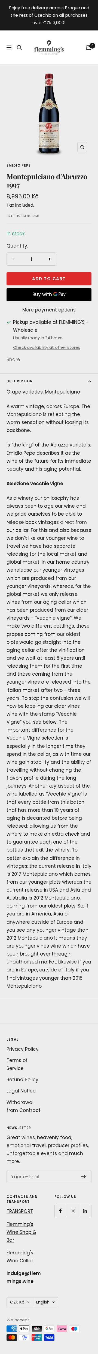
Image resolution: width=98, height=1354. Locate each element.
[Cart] (88, 47)
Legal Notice (21, 1091)
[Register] (83, 1177)
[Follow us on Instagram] (73, 1211)
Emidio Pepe (19, 165)
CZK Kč (17, 1302)
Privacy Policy (23, 1049)
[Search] (19, 47)
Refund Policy (22, 1079)
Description (20, 381)
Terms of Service (17, 1064)
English (43, 1302)
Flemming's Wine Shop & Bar (21, 1232)
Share (13, 359)
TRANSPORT (20, 1211)
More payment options (49, 310)
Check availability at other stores (46, 347)
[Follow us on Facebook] (60, 1211)
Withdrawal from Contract (24, 1106)
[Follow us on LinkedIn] (85, 1211)
